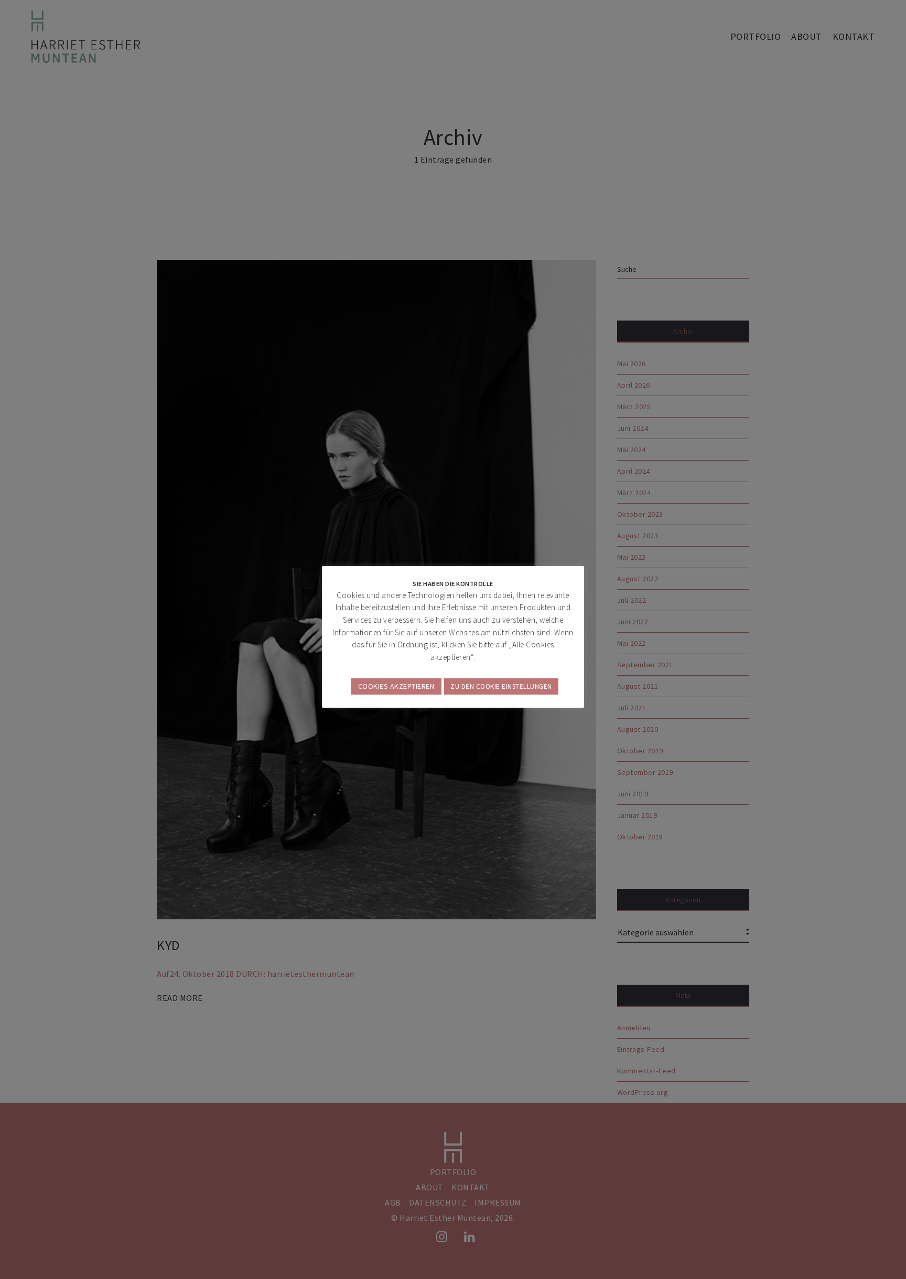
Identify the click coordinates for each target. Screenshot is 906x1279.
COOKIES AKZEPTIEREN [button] (396, 686)
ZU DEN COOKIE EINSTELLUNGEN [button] (501, 686)
